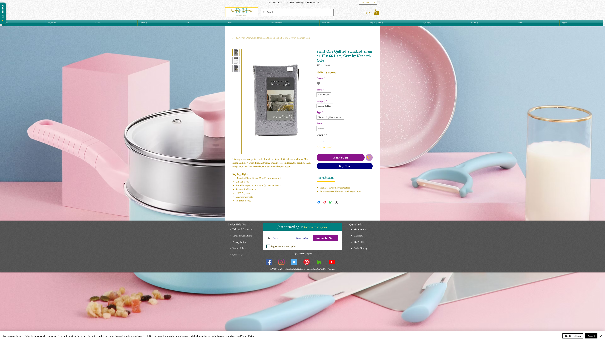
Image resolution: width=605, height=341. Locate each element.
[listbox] (368, 2)
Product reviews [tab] (244, 240)
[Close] (601, 335)
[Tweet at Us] (294, 312)
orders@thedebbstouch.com (307, 2)
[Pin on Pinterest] (325, 202)
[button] (368, 2)
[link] (326, 177)
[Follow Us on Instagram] (281, 312)
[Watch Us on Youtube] (332, 312)
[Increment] (328, 141)
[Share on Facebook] (319, 202)
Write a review (339, 219)
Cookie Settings (573, 336)
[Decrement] (319, 141)
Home (235, 37)
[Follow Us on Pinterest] (306, 312)
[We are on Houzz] (319, 312)
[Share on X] (337, 202)
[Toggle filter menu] (365, 249)
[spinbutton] (324, 141)
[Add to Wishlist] (369, 157)
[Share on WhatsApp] (331, 202)
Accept (591, 336)
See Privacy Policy (245, 336)
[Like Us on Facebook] (269, 312)
